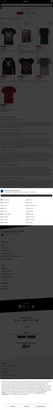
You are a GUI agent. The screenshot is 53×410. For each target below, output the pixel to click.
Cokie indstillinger (38, 393)
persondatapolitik (5, 394)
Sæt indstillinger (40, 406)
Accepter (12, 406)
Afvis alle (26, 406)
